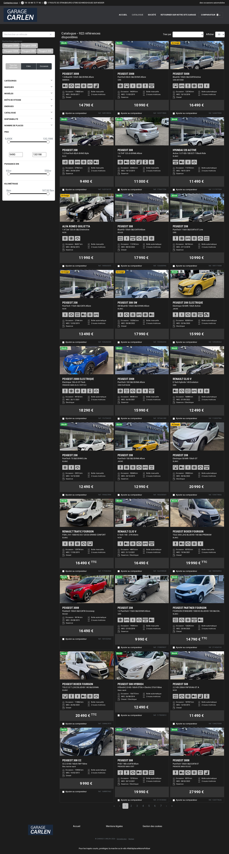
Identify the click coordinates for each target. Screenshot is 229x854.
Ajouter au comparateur (76, 113)
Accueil (123, 15)
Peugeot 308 (45, 51)
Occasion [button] (44, 66)
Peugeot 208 (28, 51)
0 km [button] (28, 66)
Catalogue (137, 15)
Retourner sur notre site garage (178, 15)
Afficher (210, 34)
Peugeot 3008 (11, 45)
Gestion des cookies (152, 826)
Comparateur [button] (209, 15)
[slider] (8, 141)
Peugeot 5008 (11, 51)
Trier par (167, 34)
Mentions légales (114, 826)
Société (152, 15)
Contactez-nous (11, 3)
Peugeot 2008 (29, 45)
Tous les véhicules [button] (13, 66)
